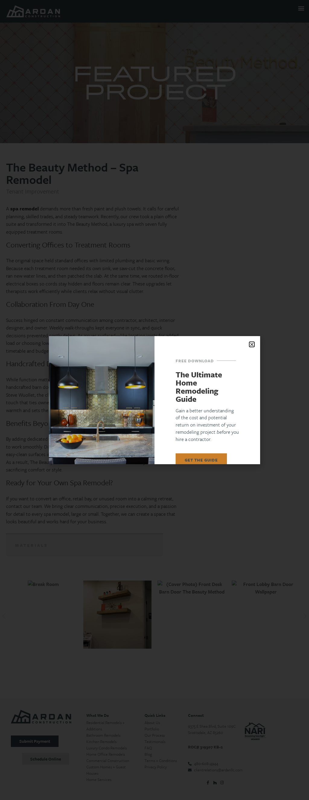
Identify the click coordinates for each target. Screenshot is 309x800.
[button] (252, 344)
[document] (154, 400)
